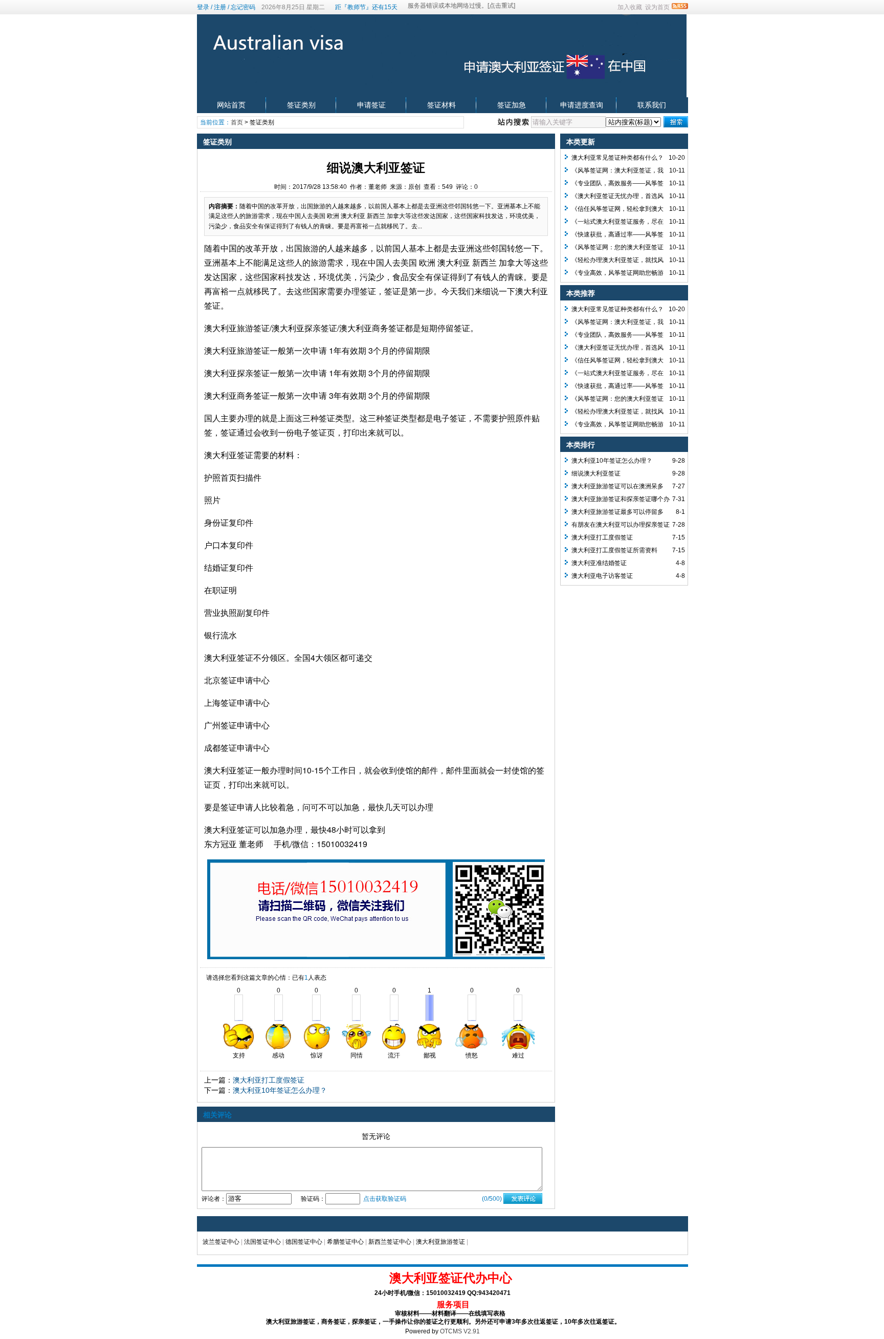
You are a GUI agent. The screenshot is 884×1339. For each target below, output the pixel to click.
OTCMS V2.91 (460, 1331)
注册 (220, 7)
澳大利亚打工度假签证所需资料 (614, 550)
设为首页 (657, 7)
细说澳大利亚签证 (596, 473)
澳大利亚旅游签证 (440, 1241)
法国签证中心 (262, 1241)
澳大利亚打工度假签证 (268, 1080)
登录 (203, 7)
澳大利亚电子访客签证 (602, 575)
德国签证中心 (303, 1241)
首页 (237, 122)
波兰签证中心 (221, 1241)
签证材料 (441, 105)
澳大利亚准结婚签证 (599, 563)
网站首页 (231, 105)
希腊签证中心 (345, 1241)
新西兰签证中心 (389, 1241)
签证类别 (301, 105)
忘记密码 (243, 7)
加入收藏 (629, 7)
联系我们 (651, 105)
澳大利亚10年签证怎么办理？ (280, 1090)
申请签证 (371, 105)
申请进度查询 (581, 105)
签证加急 (511, 105)
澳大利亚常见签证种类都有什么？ (617, 157)
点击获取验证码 (384, 1198)
